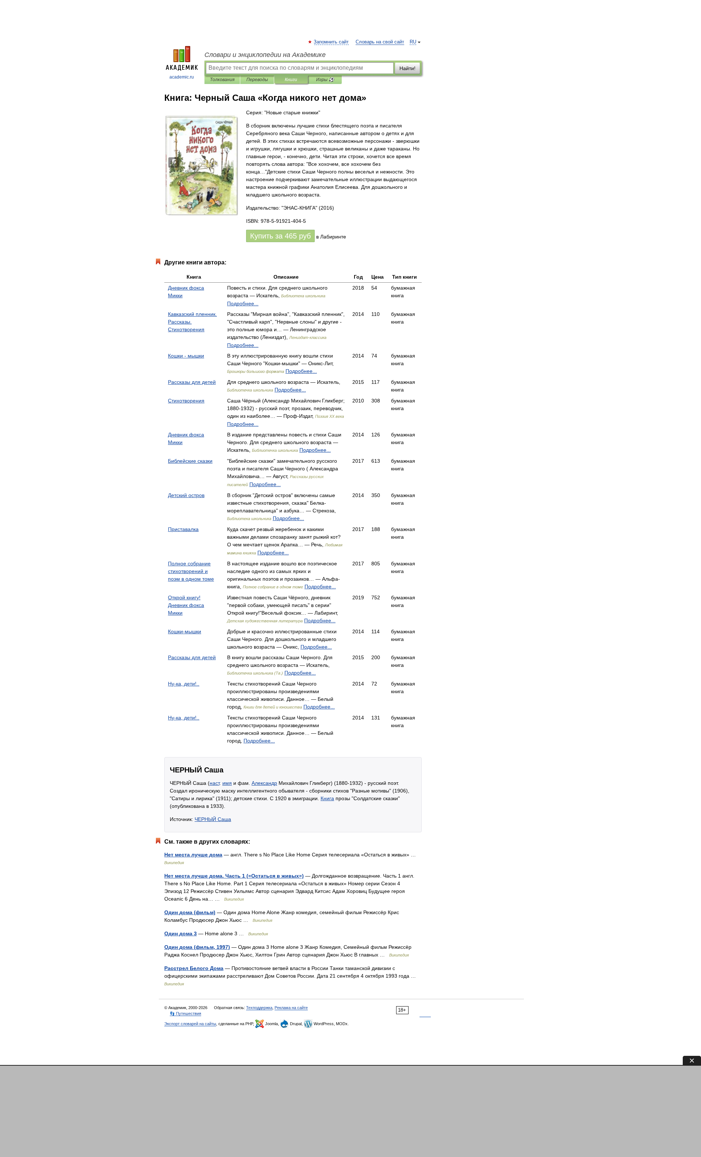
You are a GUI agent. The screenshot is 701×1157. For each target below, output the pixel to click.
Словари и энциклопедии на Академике (265, 54)
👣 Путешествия (185, 1013)
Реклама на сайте (291, 1007)
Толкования (222, 79)
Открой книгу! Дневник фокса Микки (186, 605)
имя (227, 783)
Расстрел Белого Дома (193, 968)
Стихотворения (186, 401)
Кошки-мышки (184, 631)
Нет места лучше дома (193, 855)
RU (413, 42)
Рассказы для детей (192, 382)
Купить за (280, 236)
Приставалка (183, 529)
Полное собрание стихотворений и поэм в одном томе (191, 571)
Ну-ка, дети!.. (183, 684)
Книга (327, 798)
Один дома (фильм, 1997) (197, 947)
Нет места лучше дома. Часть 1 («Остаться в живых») (234, 876)
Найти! (407, 68)
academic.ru (181, 77)
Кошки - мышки (186, 356)
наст (214, 783)
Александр (264, 783)
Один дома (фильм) (189, 912)
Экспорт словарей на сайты (190, 1024)
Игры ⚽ (325, 79)
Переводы (257, 79)
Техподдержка (259, 1007)
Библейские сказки (190, 461)
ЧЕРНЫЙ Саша (213, 819)
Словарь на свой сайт (380, 42)
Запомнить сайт (331, 42)
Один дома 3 (180, 933)
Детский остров (186, 495)
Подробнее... (242, 303)
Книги (291, 79)
